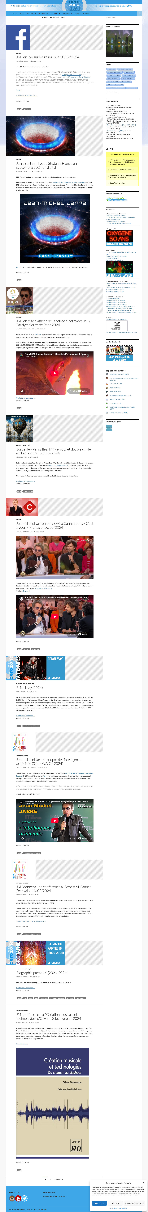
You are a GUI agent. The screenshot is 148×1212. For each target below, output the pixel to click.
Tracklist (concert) (129, 75)
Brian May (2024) (29, 687)
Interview (35, 649)
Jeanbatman (36, 61)
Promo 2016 (129, 72)
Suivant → (58, 1179)
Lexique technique (112, 258)
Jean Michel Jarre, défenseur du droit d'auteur (121, 332)
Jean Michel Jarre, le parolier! (115, 221)
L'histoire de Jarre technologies (116, 256)
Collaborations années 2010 (116, 88)
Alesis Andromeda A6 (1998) (119, 374)
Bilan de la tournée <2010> (115, 291)
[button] (144, 1183)
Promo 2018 (132, 88)
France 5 (26, 591)
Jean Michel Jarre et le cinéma (116, 302)
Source (19, 90)
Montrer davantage (112, 92)
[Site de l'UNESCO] (117, 326)
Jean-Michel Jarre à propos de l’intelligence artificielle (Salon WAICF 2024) (48, 761)
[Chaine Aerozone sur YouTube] (18, 1198)
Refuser (115, 1203)
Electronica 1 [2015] (125, 69)
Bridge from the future (43, 588)
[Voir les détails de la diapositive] (119, 43)
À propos (86, 13)
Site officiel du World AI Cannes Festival (31, 921)
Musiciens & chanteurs (25, 684)
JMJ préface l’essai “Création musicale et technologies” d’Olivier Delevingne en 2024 (48, 1016)
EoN (45, 776)
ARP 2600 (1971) (115, 391)
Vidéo (20, 329)
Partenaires (66, 13)
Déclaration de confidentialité (118, 1208)
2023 (30, 998)
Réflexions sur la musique (115, 84)
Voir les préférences (134, 1203)
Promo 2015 (126, 81)
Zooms (76, 13)
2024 (19, 109)
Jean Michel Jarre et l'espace (115, 300)
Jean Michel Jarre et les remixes (116, 304)
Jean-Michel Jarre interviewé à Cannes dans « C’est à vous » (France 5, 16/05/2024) (54, 525)
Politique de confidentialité (17, 1209)
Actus (22, 13)
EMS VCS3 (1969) (116, 384)
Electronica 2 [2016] (114, 75)
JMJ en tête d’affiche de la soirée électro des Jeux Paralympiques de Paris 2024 (53, 323)
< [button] (108, 42)
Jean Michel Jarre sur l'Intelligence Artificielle (121, 312)
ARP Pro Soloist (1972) (117, 399)
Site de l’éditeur (22, 1044)
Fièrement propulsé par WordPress (37, 1209)
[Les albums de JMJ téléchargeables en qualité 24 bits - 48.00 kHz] (109, 428)
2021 (25, 998)
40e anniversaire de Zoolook (79, 77)
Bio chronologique (24, 969)
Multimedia (54, 13)
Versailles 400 (28, 491)
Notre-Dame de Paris (57, 998)
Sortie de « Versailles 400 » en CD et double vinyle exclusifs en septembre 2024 (53, 451)
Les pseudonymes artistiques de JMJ (118, 223)
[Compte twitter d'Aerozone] (24, 1198)
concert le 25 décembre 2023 (59, 465)
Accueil (14, 13)
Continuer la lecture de (26, 95)
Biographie (30, 13)
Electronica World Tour (114, 72)
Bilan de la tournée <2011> (115, 289)
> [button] (130, 42)
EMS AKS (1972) (115, 403)
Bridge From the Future (71, 74)
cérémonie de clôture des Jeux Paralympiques (69, 182)
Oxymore (70, 998)
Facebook (27, 109)
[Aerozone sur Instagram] (12, 1198)
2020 (19, 998)
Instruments (42, 13)
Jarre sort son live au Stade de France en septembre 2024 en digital (46, 165)
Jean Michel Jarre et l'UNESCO (116, 319)
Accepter (99, 1203)
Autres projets (22, 756)
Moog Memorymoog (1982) (119, 413)
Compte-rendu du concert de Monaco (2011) (121, 287)
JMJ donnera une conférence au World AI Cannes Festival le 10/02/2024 (53, 889)
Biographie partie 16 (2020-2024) (42, 973)
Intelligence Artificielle (32, 853)
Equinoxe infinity (113, 78)
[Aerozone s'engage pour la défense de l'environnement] (117, 199)
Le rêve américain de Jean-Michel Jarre (119, 308)
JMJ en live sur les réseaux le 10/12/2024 (47, 57)
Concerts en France (128, 78)
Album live (26, 445)
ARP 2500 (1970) (115, 387)
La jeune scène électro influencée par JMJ (120, 310)
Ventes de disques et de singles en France (120, 306)
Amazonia (44, 998)
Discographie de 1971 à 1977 (115, 216)
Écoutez (19, 267)
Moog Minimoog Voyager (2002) (120, 395)
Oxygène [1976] (113, 81)
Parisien (38, 334)
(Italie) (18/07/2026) (121, 125)
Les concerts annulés (113, 299)
